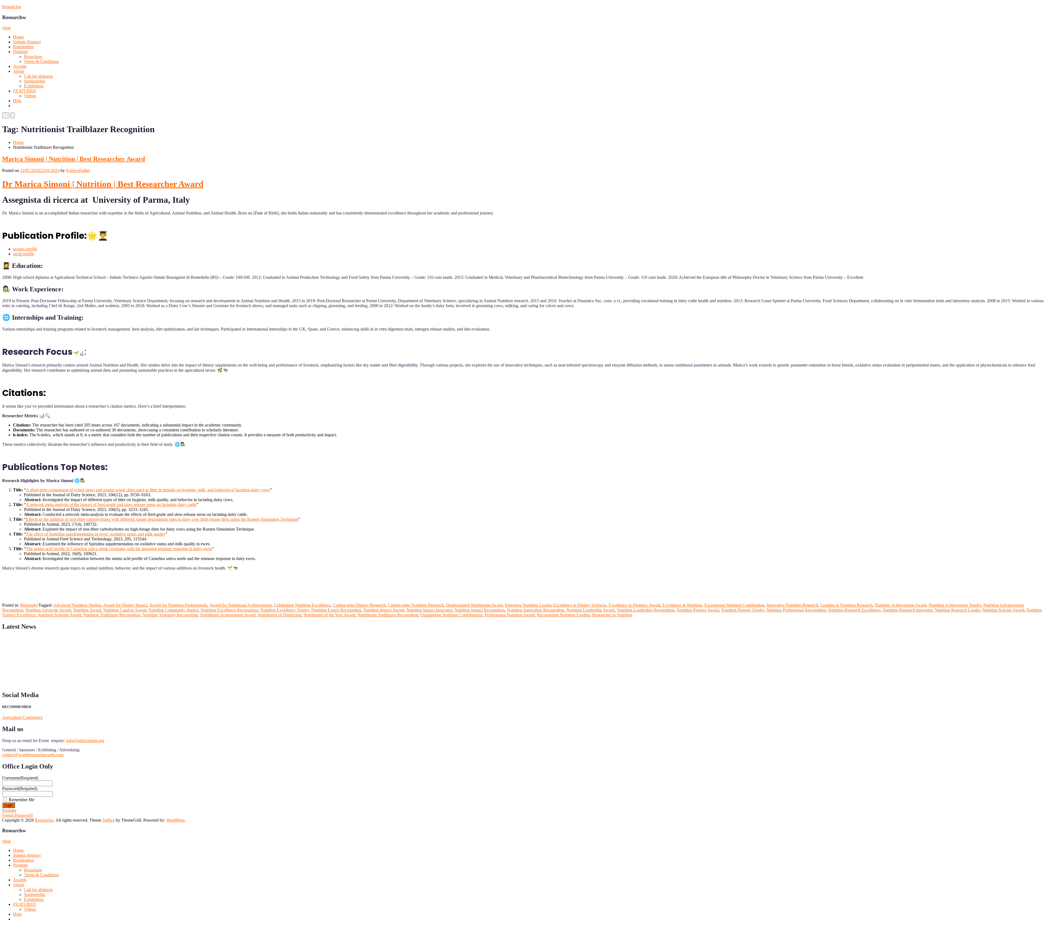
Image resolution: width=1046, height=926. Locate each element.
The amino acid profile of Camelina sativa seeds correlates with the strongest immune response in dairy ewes (119, 548)
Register (9, 810)
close (6, 27)
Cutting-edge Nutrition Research (416, 605)
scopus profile (25, 249)
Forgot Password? (17, 815)
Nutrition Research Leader (957, 610)
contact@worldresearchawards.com (32, 754)
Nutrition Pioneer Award (698, 610)
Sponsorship (34, 81)
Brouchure (33, 56)
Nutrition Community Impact (173, 610)
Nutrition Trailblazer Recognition (111, 615)
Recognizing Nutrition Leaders (563, 615)
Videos (30, 95)
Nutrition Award (87, 610)
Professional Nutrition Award (510, 615)
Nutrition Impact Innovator (429, 610)
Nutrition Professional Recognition (796, 610)
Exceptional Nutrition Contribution (734, 605)
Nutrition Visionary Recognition (170, 615)
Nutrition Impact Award (383, 610)
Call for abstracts (38, 76)
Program (20, 51)
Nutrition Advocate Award (48, 610)
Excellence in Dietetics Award (634, 605)
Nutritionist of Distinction (280, 615)
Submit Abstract (27, 42)
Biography (29, 605)
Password (19, 788)
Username (20, 778)
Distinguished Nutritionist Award (474, 605)
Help (17, 100)
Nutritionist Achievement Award (228, 615)
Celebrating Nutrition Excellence (302, 605)
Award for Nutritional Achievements (240, 605)
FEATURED (24, 91)
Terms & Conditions (41, 61)
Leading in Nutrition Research (846, 605)
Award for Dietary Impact (125, 605)
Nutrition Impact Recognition (479, 610)
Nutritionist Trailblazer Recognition (387, 615)
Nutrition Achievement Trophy (955, 605)
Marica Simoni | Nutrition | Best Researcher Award (73, 158)
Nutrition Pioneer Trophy (742, 610)
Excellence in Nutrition (682, 605)
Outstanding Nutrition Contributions (451, 615)
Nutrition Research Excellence (854, 610)
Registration (23, 46)
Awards (19, 66)
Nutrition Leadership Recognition (645, 610)
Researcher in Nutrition (612, 615)
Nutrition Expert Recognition (336, 610)
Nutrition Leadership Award (590, 610)
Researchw (11, 6)
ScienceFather (78, 170)
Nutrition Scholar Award (1003, 610)
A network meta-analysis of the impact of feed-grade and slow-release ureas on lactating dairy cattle (111, 504)
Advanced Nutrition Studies (77, 605)
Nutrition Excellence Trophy (284, 610)
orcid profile (23, 254)
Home (18, 37)
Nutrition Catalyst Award (124, 610)
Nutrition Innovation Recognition (535, 610)
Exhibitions (34, 86)
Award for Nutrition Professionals (178, 605)
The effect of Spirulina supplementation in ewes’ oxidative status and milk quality (95, 534)
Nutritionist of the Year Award (329, 615)
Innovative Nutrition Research (792, 605)
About (18, 71)
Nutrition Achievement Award (900, 605)
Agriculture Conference (22, 717)
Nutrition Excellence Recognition (229, 610)
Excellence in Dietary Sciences (579, 605)
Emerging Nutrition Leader (528, 605)
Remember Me (21, 799)
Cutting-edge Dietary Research (359, 605)
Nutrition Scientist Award (59, 615)
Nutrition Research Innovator (907, 610)
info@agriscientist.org (85, 740)
